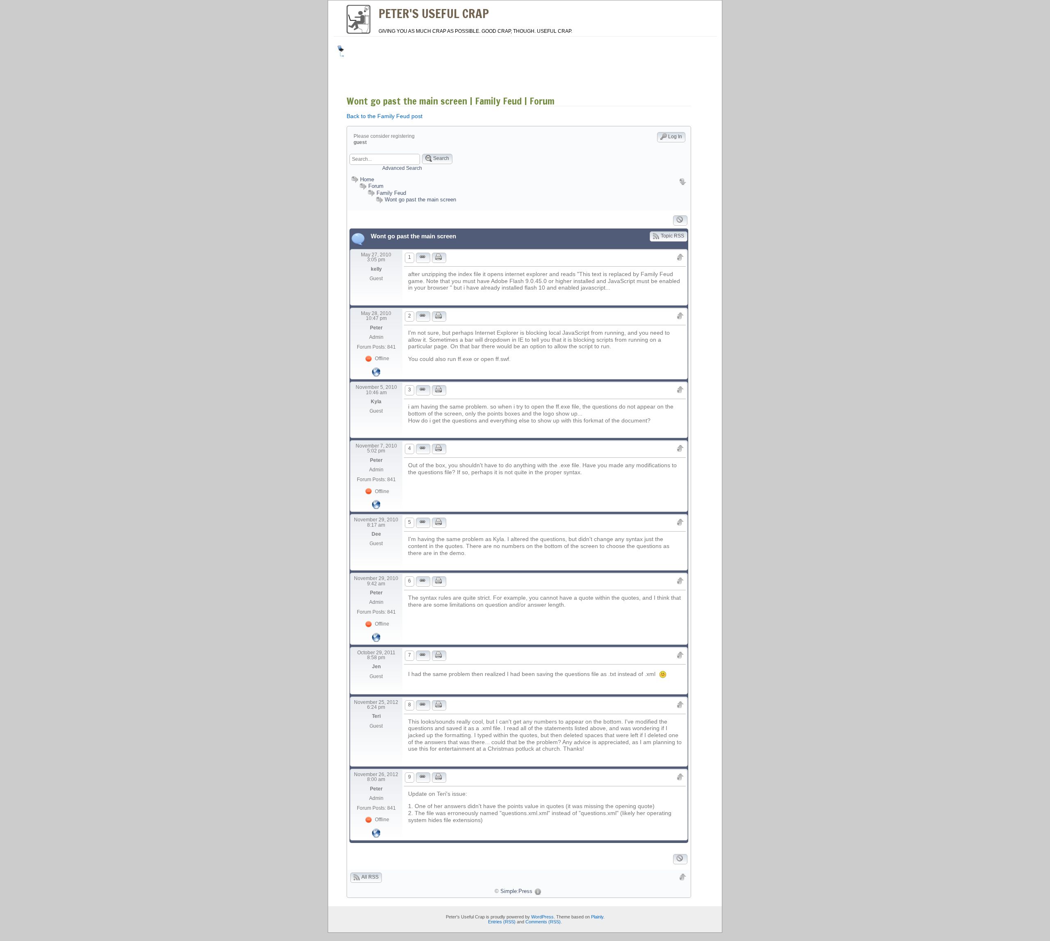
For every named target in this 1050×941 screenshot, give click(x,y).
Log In (675, 136)
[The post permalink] (423, 258)
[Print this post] (439, 258)
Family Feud (391, 193)
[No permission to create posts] (680, 220)
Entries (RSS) (502, 921)
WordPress (542, 916)
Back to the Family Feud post (384, 116)
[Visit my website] (376, 371)
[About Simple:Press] (537, 891)
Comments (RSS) (543, 921)
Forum (375, 186)
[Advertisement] (498, 64)
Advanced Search (402, 168)
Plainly (597, 916)
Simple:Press (516, 891)
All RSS (370, 877)
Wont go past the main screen (420, 199)
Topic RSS (672, 236)
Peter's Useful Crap (434, 13)
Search (441, 158)
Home (367, 179)
